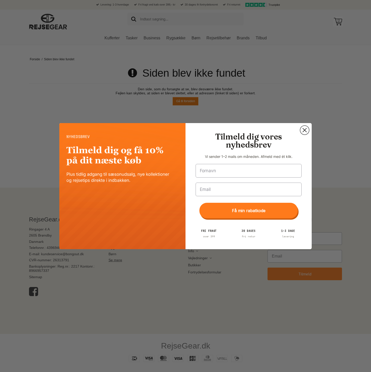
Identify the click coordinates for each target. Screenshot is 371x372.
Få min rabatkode (249, 210)
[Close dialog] (304, 130)
